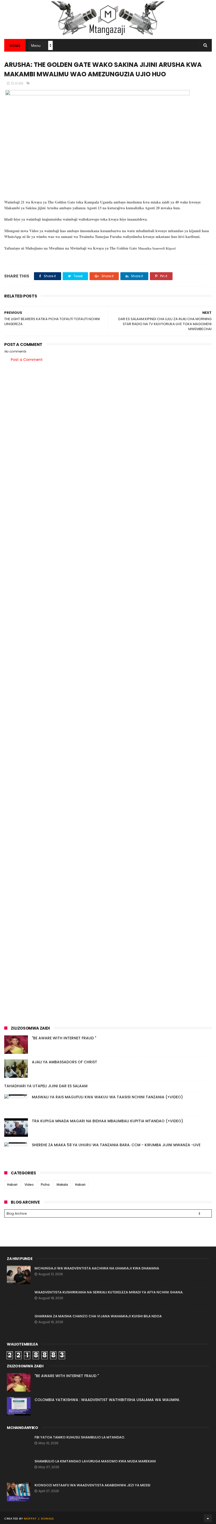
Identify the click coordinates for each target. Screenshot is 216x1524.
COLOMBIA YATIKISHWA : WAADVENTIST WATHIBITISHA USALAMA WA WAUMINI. (107, 1399)
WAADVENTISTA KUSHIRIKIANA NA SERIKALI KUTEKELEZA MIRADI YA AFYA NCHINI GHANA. (109, 1292)
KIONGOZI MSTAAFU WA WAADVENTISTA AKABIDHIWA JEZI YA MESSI (92, 1485)
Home (14, 45)
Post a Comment (27, 359)
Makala (62, 1184)
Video (29, 1184)
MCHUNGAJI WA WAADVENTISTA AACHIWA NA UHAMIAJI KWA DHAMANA (97, 1268)
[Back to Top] (208, 1518)
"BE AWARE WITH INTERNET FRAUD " (64, 1038)
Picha (45, 1184)
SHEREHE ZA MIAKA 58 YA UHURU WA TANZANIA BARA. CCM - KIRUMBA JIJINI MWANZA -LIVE (116, 1145)
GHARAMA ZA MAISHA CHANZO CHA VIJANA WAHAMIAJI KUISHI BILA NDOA (98, 1316)
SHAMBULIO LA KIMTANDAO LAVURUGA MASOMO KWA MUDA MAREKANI (95, 1461)
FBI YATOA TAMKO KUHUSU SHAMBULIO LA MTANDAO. (80, 1437)
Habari (12, 1184)
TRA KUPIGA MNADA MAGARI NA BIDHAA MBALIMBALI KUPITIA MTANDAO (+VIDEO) (107, 1121)
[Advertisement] (108, 407)
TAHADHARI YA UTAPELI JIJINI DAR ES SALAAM (45, 1086)
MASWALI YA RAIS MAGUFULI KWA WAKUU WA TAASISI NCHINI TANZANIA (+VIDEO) (107, 1097)
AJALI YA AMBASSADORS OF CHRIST (64, 1062)
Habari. (80, 1184)
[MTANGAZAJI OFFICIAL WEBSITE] (108, 36)
